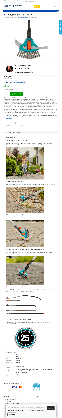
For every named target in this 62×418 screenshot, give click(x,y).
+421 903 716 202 (23, 68)
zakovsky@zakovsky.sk (24, 72)
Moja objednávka (29, 1)
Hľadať (36, 6)
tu (42, 410)
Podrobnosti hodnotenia (22, 17)
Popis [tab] (5, 132)
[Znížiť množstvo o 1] (9, 95)
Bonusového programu (19, 82)
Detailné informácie (8, 118)
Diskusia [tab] (17, 132)
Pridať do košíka (17, 93)
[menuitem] (6, 11)
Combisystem (18, 355)
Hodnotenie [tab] (11, 132)
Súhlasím (50, 408)
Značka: (32, 17)
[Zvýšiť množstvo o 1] (9, 93)
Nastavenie (11, 414)
